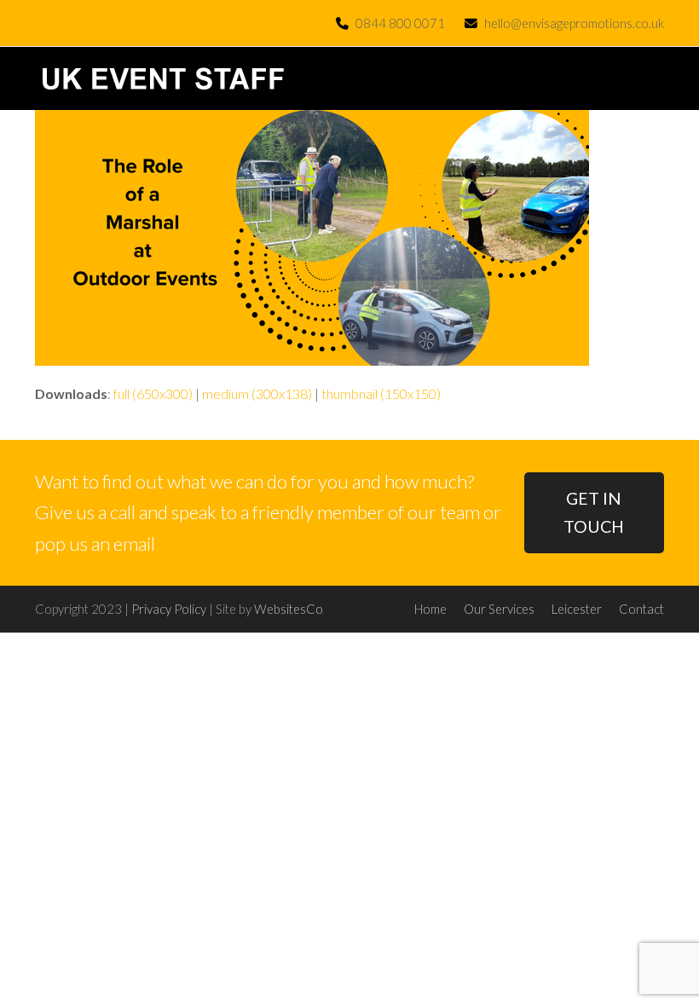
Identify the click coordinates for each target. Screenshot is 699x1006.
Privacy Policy (168, 608)
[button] (654, 79)
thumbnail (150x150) (381, 393)
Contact (641, 608)
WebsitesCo (288, 608)
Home (430, 608)
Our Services (499, 608)
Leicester (577, 608)
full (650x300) (153, 393)
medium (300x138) (257, 393)
